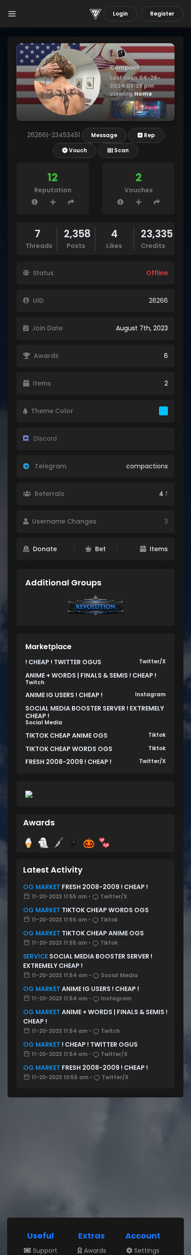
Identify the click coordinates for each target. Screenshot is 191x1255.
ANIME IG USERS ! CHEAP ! (64, 694)
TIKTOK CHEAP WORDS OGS (68, 748)
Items (159, 548)
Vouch (77, 150)
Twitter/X (152, 661)
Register (162, 13)
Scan (121, 150)
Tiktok (157, 735)
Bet (100, 548)
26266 (158, 300)
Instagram (150, 694)
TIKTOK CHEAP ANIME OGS (66, 735)
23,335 (157, 234)
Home (143, 93)
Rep (149, 135)
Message (104, 135)
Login (120, 13)
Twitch (34, 682)
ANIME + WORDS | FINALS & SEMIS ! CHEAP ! (90, 675)
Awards (94, 1250)
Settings (145, 1250)
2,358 (77, 234)
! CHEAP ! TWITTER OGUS (63, 662)
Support (44, 1250)
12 (53, 177)
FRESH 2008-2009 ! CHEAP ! (68, 761)
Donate (45, 548)
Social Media (43, 722)
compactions (147, 466)
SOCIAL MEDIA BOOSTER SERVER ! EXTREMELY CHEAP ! (94, 712)
